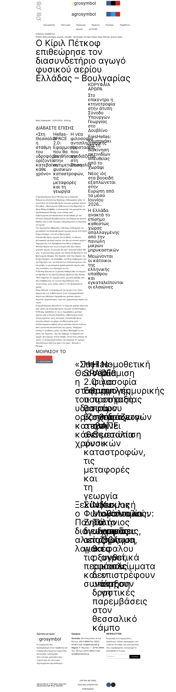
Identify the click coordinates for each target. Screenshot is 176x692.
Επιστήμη (110, 25)
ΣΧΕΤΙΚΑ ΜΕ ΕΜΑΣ (88, 680)
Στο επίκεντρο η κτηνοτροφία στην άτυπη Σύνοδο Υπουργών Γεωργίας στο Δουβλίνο (101, 112)
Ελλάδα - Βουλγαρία (74, 37)
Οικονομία (65, 25)
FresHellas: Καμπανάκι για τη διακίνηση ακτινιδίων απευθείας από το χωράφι (99, 152)
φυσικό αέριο (116, 37)
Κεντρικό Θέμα (90, 37)
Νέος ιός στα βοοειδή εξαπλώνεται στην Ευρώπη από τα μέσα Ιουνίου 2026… (101, 189)
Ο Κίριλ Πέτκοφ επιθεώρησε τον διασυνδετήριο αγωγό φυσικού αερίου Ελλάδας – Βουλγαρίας (83, 60)
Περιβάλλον (125, 25)
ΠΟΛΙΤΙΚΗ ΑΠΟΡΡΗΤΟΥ (88, 685)
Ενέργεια (40, 34)
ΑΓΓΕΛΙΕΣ (93, 29)
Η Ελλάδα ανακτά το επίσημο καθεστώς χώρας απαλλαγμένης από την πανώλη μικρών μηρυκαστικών (103, 230)
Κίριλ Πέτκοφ (104, 37)
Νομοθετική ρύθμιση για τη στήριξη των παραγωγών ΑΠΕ (126, 395)
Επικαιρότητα (49, 25)
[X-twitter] (113, 3)
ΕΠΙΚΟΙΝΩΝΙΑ (88, 689)
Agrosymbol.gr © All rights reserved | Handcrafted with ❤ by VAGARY (52, 684)
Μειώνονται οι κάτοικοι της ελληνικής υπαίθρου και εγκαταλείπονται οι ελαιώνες (105, 271)
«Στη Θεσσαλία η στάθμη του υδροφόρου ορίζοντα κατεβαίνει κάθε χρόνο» (47, 153)
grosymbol (84, 3)
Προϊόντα (96, 25)
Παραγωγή (81, 25)
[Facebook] (108, 3)
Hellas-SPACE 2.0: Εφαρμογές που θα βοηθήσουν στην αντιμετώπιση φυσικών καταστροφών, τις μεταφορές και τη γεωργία (68, 162)
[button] (38, 358)
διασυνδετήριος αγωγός (53, 37)
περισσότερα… (57, 663)
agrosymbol (84, 14)
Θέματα (79, 29)
